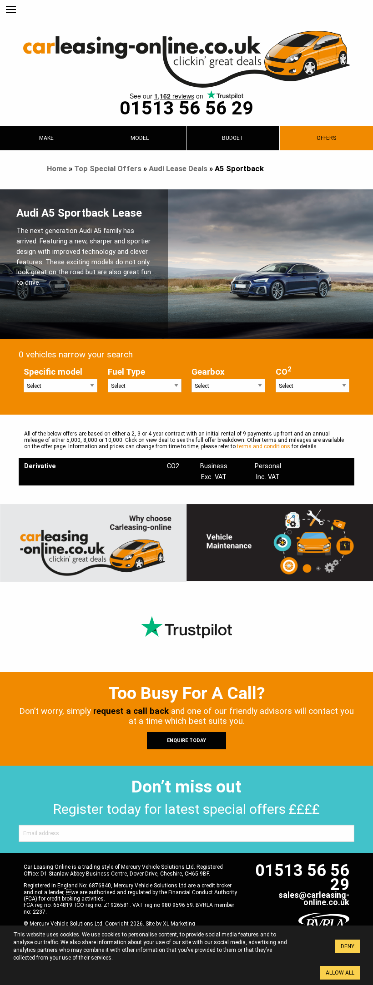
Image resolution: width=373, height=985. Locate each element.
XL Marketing (179, 924)
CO (283, 371)
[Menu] (10, 10)
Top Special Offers (107, 168)
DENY (347, 946)
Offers (326, 138)
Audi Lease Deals (178, 168)
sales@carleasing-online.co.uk (313, 898)
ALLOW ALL (340, 973)
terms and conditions (263, 446)
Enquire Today (186, 740)
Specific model (53, 372)
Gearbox (208, 372)
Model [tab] (140, 138)
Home (57, 168)
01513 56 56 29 (186, 108)
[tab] (46, 138)
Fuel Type (126, 372)
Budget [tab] (233, 138)
